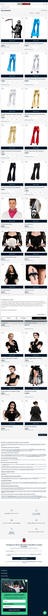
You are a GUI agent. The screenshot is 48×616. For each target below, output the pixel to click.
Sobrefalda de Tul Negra (30, 391)
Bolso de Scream (29, 224)
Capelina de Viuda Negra (7, 426)
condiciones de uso (33, 554)
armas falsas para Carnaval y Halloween (8, 491)
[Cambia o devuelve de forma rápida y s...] (36, 522)
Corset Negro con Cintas (31, 323)
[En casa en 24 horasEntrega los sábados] (36, 512)
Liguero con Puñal (29, 290)
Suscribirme (24, 558)
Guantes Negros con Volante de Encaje (10, 391)
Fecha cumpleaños (8, 604)
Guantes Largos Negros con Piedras (33, 358)
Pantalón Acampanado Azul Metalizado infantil (12, 79)
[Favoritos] (4, 4)
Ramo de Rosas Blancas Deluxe (9, 257)
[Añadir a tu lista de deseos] (22, 18)
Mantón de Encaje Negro (31, 426)
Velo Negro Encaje (5, 290)
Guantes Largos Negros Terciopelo (9, 358)
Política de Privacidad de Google (30, 561)
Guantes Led (4, 323)
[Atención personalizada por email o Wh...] (11, 522)
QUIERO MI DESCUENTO (14, 610)
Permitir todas (39, 318)
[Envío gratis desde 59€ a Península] (11, 512)
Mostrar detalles (41, 314)
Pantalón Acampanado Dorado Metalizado (35, 114)
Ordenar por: (32, 13)
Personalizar (23, 318)
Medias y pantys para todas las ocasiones (9, 485)
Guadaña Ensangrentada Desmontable (10, 43)
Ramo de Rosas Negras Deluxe (32, 257)
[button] (1, 4)
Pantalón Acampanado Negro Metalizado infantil (34, 188)
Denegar (8, 318)
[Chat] (45, 613)
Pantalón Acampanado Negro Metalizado (11, 187)
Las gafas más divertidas (6, 480)
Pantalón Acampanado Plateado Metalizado (35, 79)
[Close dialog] (26, 581)
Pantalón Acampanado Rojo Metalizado (34, 151)
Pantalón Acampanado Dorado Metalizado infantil (11, 151)
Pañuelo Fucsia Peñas (6, 224)
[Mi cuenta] (44, 4)
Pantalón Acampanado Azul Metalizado (34, 43)
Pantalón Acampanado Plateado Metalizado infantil (11, 115)
